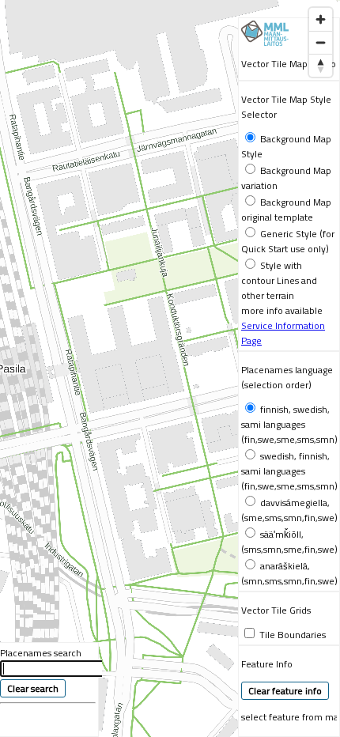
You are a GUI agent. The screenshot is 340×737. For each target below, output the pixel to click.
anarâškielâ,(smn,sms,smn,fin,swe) (289, 573)
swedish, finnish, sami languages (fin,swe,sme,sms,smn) (289, 470)
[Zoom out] (320, 42)
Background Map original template (286, 210)
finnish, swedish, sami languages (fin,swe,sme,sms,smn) (289, 424)
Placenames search (40, 652)
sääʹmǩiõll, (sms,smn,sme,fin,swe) (289, 542)
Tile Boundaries (292, 634)
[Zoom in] (320, 19)
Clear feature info (285, 690)
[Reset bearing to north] (320, 65)
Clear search (33, 688)
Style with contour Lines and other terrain (279, 280)
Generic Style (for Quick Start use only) (287, 241)
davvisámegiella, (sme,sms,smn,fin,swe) (289, 510)
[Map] (170, 368)
